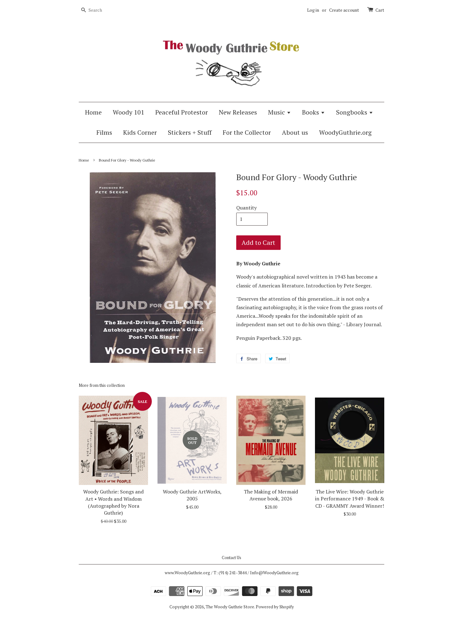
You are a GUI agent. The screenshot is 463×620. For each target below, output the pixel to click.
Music (277, 112)
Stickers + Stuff (190, 132)
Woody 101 (128, 112)
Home (93, 112)
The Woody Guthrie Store (230, 607)
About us (295, 132)
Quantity (246, 207)
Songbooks (352, 112)
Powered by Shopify (275, 607)
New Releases (238, 112)
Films (104, 132)
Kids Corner (140, 132)
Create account (344, 10)
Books (311, 112)
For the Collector (247, 132)
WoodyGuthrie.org (345, 132)
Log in (313, 10)
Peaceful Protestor (181, 112)
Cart (379, 10)
